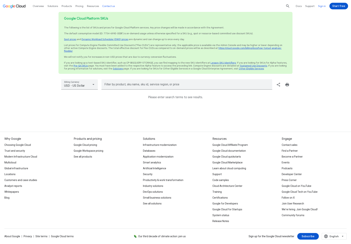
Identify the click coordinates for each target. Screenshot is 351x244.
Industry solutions (153, 185)
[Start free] (338, 6)
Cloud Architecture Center (227, 185)
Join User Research (293, 203)
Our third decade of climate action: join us (162, 236)
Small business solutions (157, 197)
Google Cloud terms (62, 236)
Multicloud (10, 162)
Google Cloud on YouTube (296, 185)
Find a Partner (290, 150)
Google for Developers (225, 203)
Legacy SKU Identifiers (223, 62)
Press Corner (289, 180)
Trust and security (14, 150)
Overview (38, 6)
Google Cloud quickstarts (226, 156)
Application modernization (158, 156)
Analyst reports (13, 185)
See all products (83, 156)
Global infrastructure (16, 168)
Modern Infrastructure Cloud (20, 156)
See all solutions (152, 203)
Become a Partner (292, 156)
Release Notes (220, 221)
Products (67, 6)
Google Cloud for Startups (227, 209)
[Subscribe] (308, 236)
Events (286, 162)
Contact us (108, 6)
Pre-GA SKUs (80, 65)
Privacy (28, 236)
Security (147, 174)
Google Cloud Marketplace (227, 162)
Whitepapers (11, 191)
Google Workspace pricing (88, 150)
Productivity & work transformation (163, 180)
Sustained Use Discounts (253, 65)
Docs (299, 6)
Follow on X (288, 197)
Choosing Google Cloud (17, 144)
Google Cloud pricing (85, 144)
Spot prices (70, 39)
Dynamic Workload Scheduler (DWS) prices (105, 39)
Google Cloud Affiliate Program (230, 144)
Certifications (220, 197)
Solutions (118, 68)
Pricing (79, 6)
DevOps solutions (153, 191)
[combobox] (79, 84)
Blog (7, 197)
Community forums (293, 215)
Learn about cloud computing (229, 168)
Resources (93, 6)
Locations (10, 174)
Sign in (322, 6)
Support (309, 6)
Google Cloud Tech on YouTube (300, 191)
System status (220, 215)
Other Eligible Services (251, 68)
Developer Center (292, 174)
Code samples (220, 180)
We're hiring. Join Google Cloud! (300, 209)
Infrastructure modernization (160, 144)
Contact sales (289, 144)
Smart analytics (152, 162)
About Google (12, 236)
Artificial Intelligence (154, 168)
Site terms (41, 236)
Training (217, 191)
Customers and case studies (20, 180)
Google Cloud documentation (229, 150)
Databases (149, 150)
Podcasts (287, 168)
